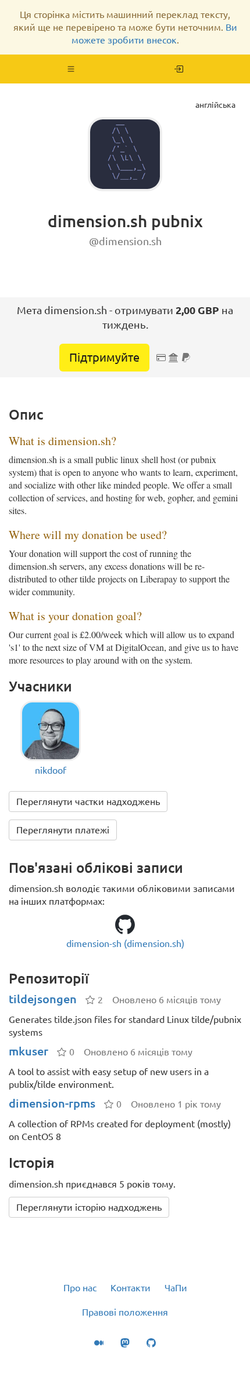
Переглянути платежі (62, 830)
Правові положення (125, 1312)
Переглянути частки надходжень (88, 801)
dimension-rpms (52, 1103)
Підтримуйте (104, 357)
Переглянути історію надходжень (89, 1207)
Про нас (80, 1288)
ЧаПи (176, 1288)
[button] (71, 68)
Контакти (130, 1288)
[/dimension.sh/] (178, 68)
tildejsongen (43, 999)
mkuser (28, 1051)
